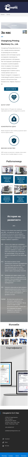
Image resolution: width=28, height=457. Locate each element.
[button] (11, 89)
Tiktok (6, 442)
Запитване (23, 455)
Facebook (7, 438)
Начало (3, 14)
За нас (8, 14)
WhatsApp (4, 455)
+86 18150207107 (9, 427)
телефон (10, 455)
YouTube (7, 445)
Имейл (17, 455)
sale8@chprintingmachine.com (12, 430)
